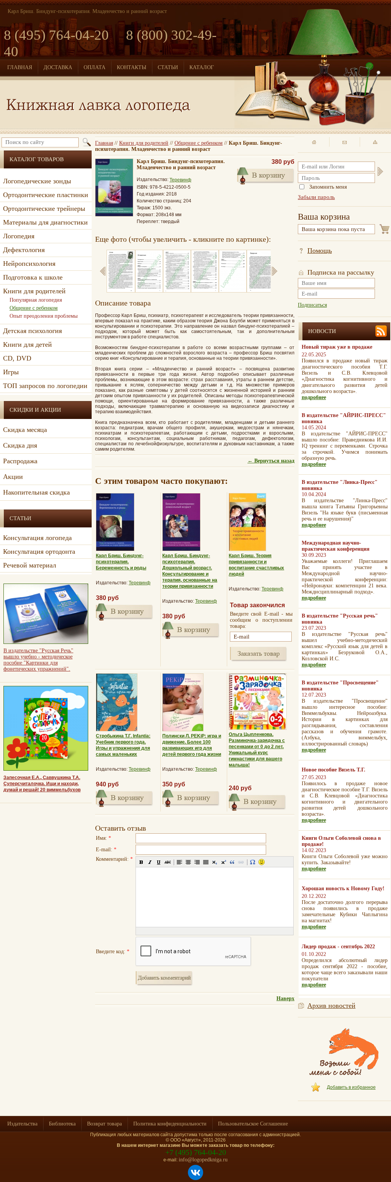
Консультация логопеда (37, 538)
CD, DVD (17, 358)
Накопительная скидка (36, 492)
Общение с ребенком (198, 143)
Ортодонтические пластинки (45, 195)
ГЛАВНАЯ (19, 67)
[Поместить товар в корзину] (124, 611)
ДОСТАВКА (58, 67)
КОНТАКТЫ (131, 67)
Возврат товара (104, 1124)
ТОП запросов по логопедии (45, 386)
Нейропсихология (29, 263)
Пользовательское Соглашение (253, 1124)
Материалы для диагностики (45, 222)
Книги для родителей (143, 143)
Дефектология (24, 250)
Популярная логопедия (36, 300)
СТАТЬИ (168, 67)
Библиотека (62, 1124)
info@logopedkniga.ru (203, 1160)
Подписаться (312, 305)
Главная (104, 143)
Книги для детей (27, 344)
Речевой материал (29, 565)
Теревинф (180, 180)
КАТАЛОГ (201, 67)
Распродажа (20, 461)
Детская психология (32, 331)
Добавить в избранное (351, 1087)
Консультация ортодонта (39, 551)
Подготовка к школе (33, 277)
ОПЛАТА (94, 67)
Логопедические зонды (37, 181)
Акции (13, 476)
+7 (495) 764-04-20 (195, 1152)
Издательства (22, 1124)
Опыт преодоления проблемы (44, 316)
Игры (11, 372)
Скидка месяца (25, 429)
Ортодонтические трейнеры (44, 208)
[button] (141, 862)
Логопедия (18, 236)
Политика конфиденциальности (170, 1124)
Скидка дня (20, 445)
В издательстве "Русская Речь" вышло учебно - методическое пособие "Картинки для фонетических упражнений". (38, 660)
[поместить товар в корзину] (265, 174)
